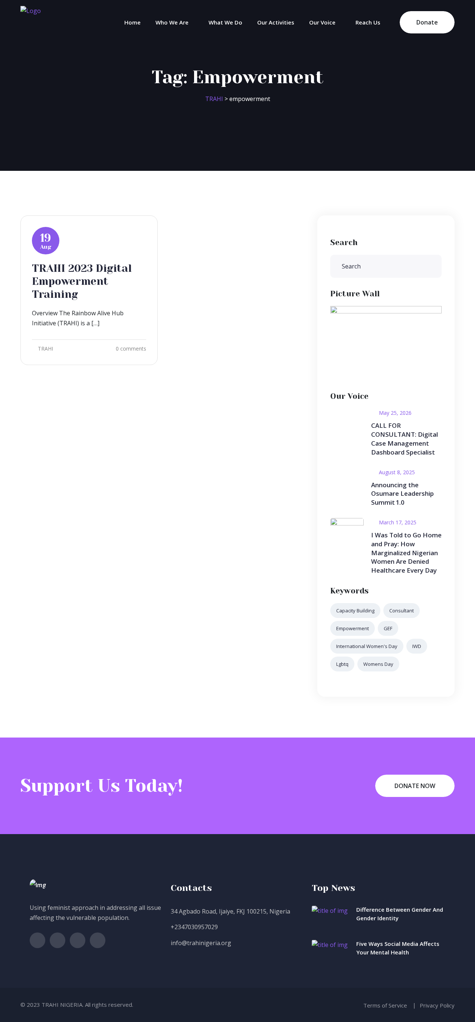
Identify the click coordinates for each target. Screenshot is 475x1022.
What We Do (225, 22)
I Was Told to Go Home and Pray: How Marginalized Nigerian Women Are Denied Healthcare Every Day (406, 553)
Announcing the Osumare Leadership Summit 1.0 (402, 494)
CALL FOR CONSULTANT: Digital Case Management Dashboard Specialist (404, 438)
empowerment (352, 628)
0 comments (131, 348)
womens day (378, 664)
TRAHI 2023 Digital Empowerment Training (82, 281)
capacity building (355, 610)
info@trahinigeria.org (201, 943)
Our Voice (322, 22)
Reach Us (368, 22)
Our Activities (275, 22)
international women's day (366, 646)
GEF (388, 628)
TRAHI (45, 348)
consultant (401, 610)
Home (132, 22)
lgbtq (342, 664)
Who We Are (172, 22)
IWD (416, 646)
